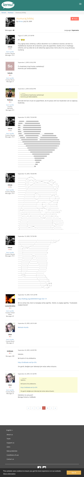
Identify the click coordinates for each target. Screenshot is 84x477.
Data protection (12, 451)
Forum (4, 13)
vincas (20, 21)
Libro (8, 447)
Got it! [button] (74, 472)
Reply (75, 19)
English (9, 430)
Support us (10, 443)
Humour (11, 13)
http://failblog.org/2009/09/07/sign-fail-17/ (32, 299)
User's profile (10, 52)
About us (10, 435)
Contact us (10, 459)
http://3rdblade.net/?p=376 (27, 362)
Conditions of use (13, 455)
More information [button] (9, 474)
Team (8, 439)
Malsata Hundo (23, 327)
